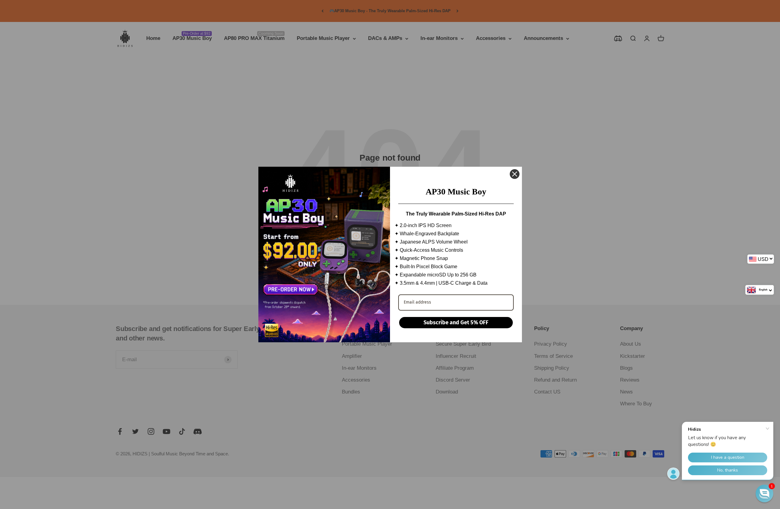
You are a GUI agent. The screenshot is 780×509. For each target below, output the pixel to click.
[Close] (514, 174)
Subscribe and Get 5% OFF (456, 322)
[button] (764, 493)
